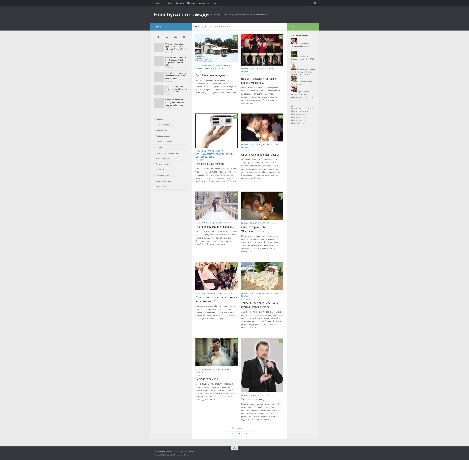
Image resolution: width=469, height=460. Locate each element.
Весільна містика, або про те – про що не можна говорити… (303, 72)
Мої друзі (191, 3)
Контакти (180, 3)
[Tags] (184, 37)
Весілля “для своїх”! (207, 379)
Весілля (199, 65)
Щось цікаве (201, 157)
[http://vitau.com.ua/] (299, 111)
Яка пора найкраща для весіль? (214, 226)
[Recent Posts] (158, 37)
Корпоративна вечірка (214, 151)
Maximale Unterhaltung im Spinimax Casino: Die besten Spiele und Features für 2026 (176, 46)
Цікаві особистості (163, 181)
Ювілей (227, 68)
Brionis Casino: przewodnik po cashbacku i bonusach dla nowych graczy (176, 75)
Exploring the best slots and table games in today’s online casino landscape (176, 89)
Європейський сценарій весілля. (261, 154)
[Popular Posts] (166, 37)
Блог (216, 3)
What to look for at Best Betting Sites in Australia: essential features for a (174, 102)
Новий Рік (160, 170)
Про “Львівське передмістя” (212, 75)
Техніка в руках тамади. (209, 163)
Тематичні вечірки (224, 154)
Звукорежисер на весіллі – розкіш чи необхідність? (301, 95)
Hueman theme (183, 455)
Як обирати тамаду (253, 399)
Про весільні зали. (304, 82)
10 (281, 116)
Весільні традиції (258, 145)
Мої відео (156, 3)
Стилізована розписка (165, 142)
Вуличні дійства (162, 175)
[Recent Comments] (175, 37)
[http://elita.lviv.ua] (298, 114)
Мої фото (168, 3)
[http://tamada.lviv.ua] (299, 120)
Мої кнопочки (205, 3)
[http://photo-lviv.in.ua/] (300, 117)
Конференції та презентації (167, 153)
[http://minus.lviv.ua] (299, 123)
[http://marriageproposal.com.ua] (303, 108)
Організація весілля (213, 68)
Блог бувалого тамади (181, 15)
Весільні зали (210, 65)
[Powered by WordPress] (163, 455)
